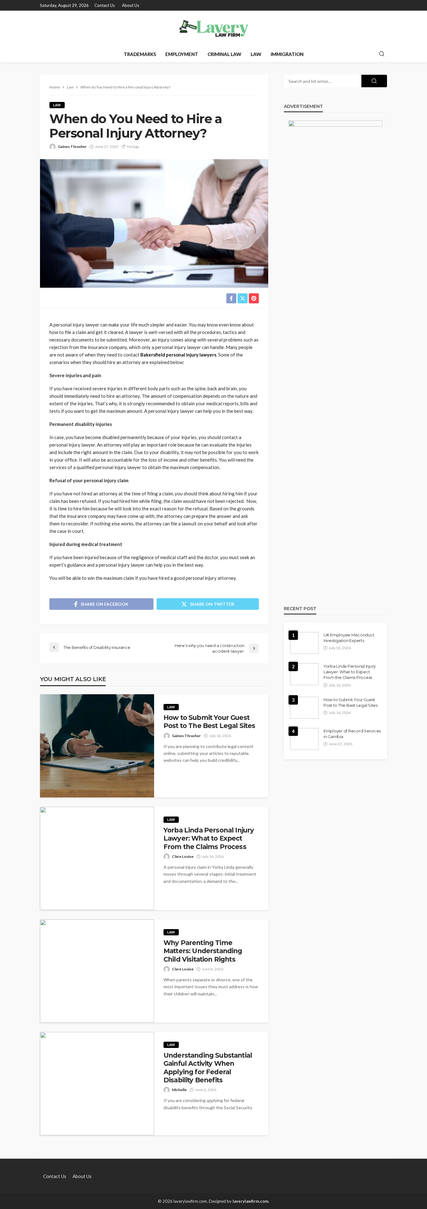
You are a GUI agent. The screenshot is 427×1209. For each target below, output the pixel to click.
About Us (130, 5)
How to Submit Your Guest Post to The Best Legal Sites (209, 722)
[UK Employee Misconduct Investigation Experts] (304, 643)
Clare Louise (182, 856)
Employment (181, 54)
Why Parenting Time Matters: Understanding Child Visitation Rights (202, 951)
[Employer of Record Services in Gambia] (304, 739)
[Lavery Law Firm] (213, 28)
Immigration (287, 54)
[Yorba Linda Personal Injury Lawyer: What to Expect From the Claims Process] (97, 858)
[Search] (381, 54)
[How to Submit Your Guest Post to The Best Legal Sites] (97, 745)
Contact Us (104, 5)
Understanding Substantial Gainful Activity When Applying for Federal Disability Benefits (207, 1067)
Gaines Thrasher (72, 146)
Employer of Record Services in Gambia (352, 733)
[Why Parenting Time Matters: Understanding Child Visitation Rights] (97, 971)
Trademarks (140, 54)
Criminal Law (224, 54)
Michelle (179, 1089)
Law (256, 54)
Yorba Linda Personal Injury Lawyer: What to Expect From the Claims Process (208, 838)
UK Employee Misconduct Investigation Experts (349, 637)
